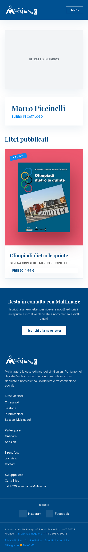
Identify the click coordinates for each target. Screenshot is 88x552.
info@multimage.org (30, 533)
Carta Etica (12, 480)
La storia (10, 408)
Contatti (10, 464)
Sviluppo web (14, 474)
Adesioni (11, 442)
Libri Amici (11, 458)
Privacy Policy (13, 540)
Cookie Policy (33, 540)
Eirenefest (12, 452)
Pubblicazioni (14, 414)
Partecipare (13, 430)
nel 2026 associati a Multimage (25, 486)
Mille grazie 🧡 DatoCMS (20, 545)
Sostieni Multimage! (18, 419)
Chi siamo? (12, 402)
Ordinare (11, 436)
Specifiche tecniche (57, 540)
